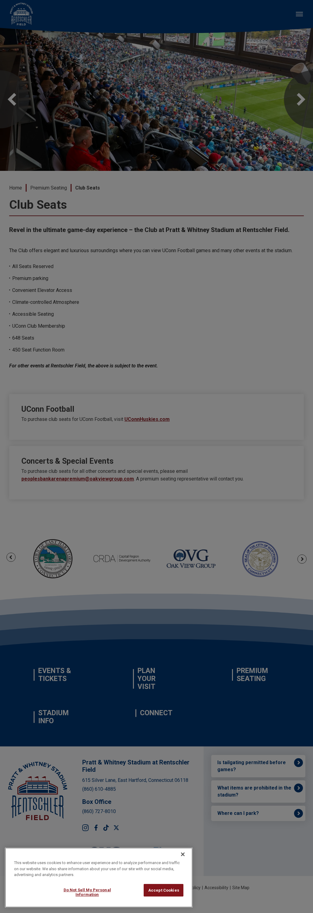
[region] (99, 877)
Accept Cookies (163, 890)
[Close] (183, 854)
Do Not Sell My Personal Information (87, 892)
